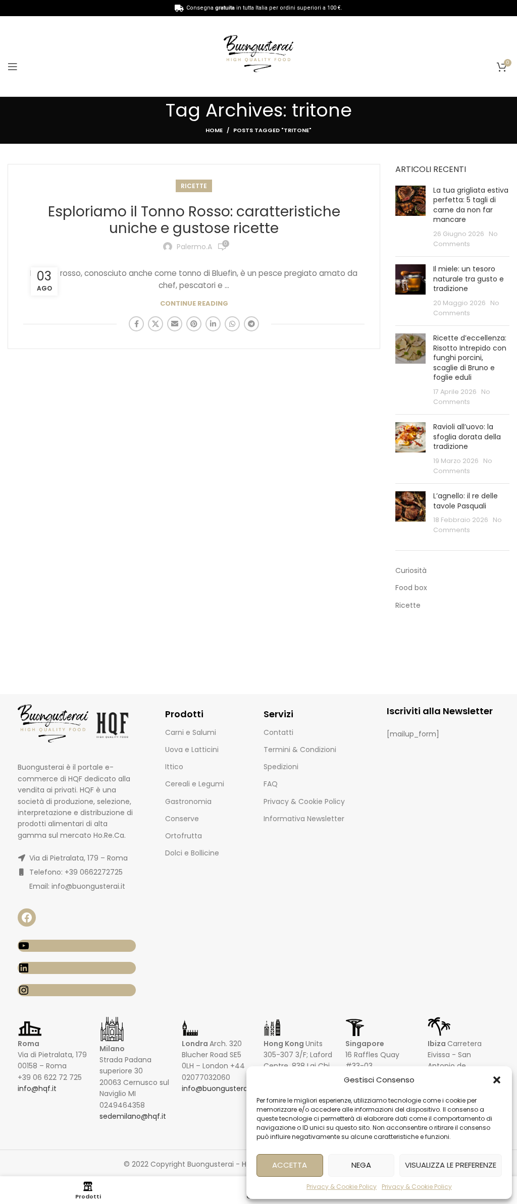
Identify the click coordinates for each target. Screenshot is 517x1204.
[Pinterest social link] (193, 323)
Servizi (278, 714)
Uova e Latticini (192, 749)
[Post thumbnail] (410, 217)
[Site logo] (258, 55)
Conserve (182, 819)
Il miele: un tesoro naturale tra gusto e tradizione (468, 279)
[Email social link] (174, 323)
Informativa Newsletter (304, 819)
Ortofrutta (183, 836)
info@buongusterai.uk (220, 1088)
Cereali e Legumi (194, 784)
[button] (497, 1080)
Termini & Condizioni (300, 749)
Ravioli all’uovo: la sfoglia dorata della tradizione (467, 436)
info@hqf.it (37, 1088)
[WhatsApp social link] (232, 323)
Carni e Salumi (190, 732)
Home (214, 130)
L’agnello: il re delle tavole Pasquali (465, 501)
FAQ (271, 784)
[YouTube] (77, 946)
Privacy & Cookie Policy (341, 1186)
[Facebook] (27, 917)
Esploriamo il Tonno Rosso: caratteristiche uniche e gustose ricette (194, 220)
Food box (411, 588)
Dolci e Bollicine (192, 853)
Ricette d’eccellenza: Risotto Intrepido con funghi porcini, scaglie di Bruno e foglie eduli (469, 357)
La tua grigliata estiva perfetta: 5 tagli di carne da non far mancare (470, 205)
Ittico (174, 767)
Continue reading (194, 303)
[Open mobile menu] (13, 66)
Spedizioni (281, 767)
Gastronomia (188, 801)
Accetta (289, 1165)
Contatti (278, 732)
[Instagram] (77, 990)
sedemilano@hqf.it (132, 1116)
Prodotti (184, 714)
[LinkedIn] (77, 968)
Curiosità (411, 571)
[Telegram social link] (251, 323)
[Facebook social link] (136, 323)
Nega (361, 1165)
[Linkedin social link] (213, 323)
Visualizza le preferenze (450, 1165)
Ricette (194, 186)
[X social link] (155, 323)
